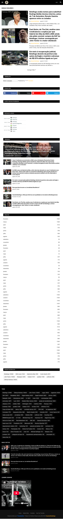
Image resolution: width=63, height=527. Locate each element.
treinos (6, 429)
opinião (40, 377)
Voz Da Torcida (40, 513)
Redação (21, 377)
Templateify (20, 516)
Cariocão (43, 412)
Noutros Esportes (41, 423)
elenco (19, 409)
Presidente (18, 423)
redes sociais (7, 415)
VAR (32, 420)
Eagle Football (40, 395)
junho (31, 230)
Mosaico (48, 431)
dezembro (31, 268)
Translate (30, 80)
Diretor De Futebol (28, 429)
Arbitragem (27, 403)
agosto (31, 236)
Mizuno (49, 429)
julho (31, 233)
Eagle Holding (27, 395)
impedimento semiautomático (35, 434)
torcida (35, 406)
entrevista (7, 401)
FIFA (41, 409)
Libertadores (18, 398)
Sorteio (40, 429)
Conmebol (7, 412)
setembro (31, 239)
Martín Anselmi (32, 412)
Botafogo (8, 374)
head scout (7, 423)
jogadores (55, 392)
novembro (31, 242)
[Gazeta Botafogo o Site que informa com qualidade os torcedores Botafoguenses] (7, 196)
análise (16, 403)
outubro (31, 262)
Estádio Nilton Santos (29, 401)
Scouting (48, 415)
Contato (32, 513)
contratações (46, 398)
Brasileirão (15, 395)
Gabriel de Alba (32, 374)
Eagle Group (49, 417)
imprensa (39, 417)
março (31, 222)
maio (31, 227)
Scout (5, 431)
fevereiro (31, 219)
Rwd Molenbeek (22, 420)
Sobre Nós (6, 437)
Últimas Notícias (10, 379)
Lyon (17, 401)
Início (20, 513)
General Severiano (43, 420)
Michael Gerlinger (37, 431)
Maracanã (29, 423)
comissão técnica (30, 409)
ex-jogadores (51, 409)
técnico (52, 395)
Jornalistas (19, 415)
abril (31, 224)
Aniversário (50, 434)
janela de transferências (47, 401)
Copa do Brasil (8, 409)
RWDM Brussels (8, 417)
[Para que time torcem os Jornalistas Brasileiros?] (7, 189)
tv (28, 398)
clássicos (7, 403)
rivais (36, 398)
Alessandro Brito (19, 412)
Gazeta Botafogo (50, 516)
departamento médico (10, 426)
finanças (48, 403)
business (7, 406)
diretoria (45, 406)
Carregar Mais (31, 70)
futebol (31, 377)
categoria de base (18, 434)
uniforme (50, 377)
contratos (49, 426)
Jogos (45, 392)
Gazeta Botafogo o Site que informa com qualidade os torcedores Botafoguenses (35, 194)
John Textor (9, 377)
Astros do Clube (8, 420)
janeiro (31, 245)
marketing (24, 426)
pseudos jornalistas (36, 426)
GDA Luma (20, 374)
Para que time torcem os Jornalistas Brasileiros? (25, 187)
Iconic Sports (45, 374)
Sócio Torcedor (16, 431)
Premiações (15, 429)
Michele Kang (28, 417)
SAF (5, 395)
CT (18, 417)
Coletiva (38, 403)
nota (26, 431)
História (29, 415)
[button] (2, 2)
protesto (6, 434)
